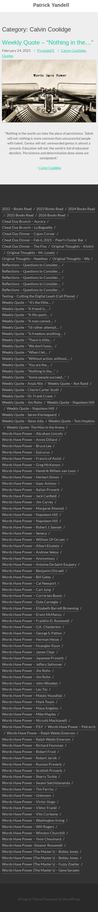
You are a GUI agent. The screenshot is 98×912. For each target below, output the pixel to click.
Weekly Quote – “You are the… (25, 365)
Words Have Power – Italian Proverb (30, 489)
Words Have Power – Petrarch (71, 727)
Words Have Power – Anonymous (28, 558)
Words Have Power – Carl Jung (26, 589)
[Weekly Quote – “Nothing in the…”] (49, 121)
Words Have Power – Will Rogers (28, 826)
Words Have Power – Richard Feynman (32, 745)
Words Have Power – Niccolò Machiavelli (34, 720)
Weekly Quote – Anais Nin (22, 383)
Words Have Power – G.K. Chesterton (31, 627)
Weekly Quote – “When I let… (24, 352)
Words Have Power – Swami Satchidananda (36, 783)
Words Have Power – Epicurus (26, 452)
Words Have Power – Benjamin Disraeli (33, 570)
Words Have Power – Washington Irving (33, 820)
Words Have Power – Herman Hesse (30, 639)
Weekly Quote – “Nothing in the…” (47, 42)
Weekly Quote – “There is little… (27, 340)
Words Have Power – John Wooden (30, 683)
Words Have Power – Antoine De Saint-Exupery (39, 564)
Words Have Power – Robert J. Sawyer (32, 527)
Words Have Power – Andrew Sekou (30, 552)
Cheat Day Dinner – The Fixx (24, 246)
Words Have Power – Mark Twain (28, 702)
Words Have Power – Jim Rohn (26, 670)
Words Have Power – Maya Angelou (30, 708)
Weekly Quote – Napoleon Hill (70, 402)
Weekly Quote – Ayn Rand (68, 383)
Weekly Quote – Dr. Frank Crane (27, 396)
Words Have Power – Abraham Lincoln (32, 433)
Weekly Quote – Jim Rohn (22, 402)
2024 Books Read (81, 209)
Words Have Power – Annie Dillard (29, 439)
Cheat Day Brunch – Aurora (23, 221)
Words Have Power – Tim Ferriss (28, 789)
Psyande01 (45, 50)
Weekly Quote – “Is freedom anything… (32, 333)
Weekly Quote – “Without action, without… (35, 358)
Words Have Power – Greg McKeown (31, 465)
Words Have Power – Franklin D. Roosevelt (35, 621)
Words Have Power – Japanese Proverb (33, 658)
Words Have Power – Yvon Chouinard (31, 839)
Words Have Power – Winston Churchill (33, 833)
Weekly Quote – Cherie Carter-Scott (30, 390)
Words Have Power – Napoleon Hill (30, 514)
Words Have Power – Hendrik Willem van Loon (39, 471)
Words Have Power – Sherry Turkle (29, 776)
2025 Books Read (20, 215)
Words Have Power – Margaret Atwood (33, 508)
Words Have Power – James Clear (28, 652)
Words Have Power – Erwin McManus (32, 614)
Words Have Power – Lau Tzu (24, 689)
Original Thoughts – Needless (25, 258)
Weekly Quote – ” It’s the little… (26, 302)
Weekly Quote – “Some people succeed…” (34, 377)
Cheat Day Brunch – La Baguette (27, 227)
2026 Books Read (51, 215)
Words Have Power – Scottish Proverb (32, 770)
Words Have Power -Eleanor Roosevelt (32, 845)
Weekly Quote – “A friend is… (24, 309)
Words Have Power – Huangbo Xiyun (31, 645)
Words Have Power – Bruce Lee (26, 446)
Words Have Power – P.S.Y (22, 727)
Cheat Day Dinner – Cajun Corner (28, 234)
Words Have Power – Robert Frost (29, 751)
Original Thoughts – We (71, 258)
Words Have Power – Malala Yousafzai (32, 695)
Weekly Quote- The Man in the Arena (35, 427)
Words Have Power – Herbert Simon (30, 477)
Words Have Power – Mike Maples (29, 714)
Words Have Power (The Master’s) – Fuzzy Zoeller (40, 864)
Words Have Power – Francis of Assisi (31, 458)
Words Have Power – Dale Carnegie (30, 602)
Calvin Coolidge (73, 50)
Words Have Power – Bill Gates (26, 577)
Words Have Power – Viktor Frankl (29, 808)
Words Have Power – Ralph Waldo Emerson (41, 733)
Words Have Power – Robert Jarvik (29, 758)
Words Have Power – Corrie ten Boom (32, 595)
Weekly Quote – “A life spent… (25, 315)
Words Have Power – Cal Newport (29, 583)
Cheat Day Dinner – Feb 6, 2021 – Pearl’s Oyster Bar (42, 240)
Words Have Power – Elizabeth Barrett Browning (40, 608)
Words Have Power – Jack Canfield (29, 496)
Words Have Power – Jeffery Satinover (32, 664)
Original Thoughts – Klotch (73, 246)
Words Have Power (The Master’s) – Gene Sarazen (40, 870)
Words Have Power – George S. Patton (32, 633)
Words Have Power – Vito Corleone (30, 814)
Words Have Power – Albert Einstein (30, 546)
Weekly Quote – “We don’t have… (27, 346)
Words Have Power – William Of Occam (33, 539)
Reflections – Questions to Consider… (31, 265)
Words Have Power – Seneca (24, 533)
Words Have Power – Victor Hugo (28, 802)
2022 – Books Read (17, 209)
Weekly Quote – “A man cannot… (27, 321)
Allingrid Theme (30, 899)
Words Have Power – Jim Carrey (27, 502)
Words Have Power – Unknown (26, 795)
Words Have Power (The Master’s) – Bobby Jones (40, 851)
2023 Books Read (49, 209)
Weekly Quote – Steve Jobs (23, 421)
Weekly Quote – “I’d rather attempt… (30, 327)
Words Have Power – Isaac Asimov (29, 483)
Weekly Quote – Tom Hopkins (71, 421)
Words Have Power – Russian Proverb (32, 764)
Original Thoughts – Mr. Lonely (31, 252)
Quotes (7, 56)
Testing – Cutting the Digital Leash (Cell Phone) (38, 296)
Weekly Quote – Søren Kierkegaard (29, 414)
